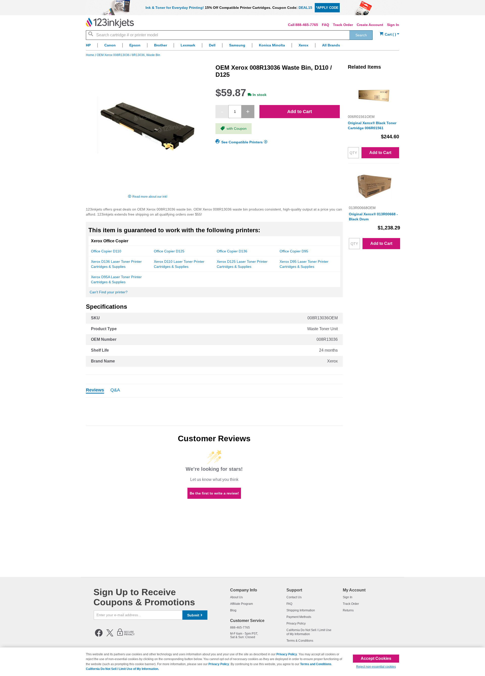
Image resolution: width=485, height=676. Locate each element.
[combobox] (229, 35)
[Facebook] (99, 635)
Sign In (393, 25)
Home (90, 55)
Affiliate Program (241, 604)
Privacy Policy (296, 623)
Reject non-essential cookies (376, 666)
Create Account (370, 25)
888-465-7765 (306, 25)
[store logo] (110, 23)
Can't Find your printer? (109, 292)
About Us (236, 597)
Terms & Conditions (299, 640)
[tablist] (214, 391)
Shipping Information (300, 610)
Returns (348, 610)
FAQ (325, 25)
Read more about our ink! (149, 196)
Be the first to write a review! (214, 493)
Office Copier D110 (106, 251)
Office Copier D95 (294, 251)
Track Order (343, 25)
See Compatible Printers (242, 142)
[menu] (242, 46)
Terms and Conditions (315, 664)
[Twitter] (110, 635)
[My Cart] (389, 34)
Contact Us (294, 597)
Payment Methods (298, 617)
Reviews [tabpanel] (95, 390)
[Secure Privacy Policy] (126, 635)
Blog (233, 610)
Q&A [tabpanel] (115, 390)
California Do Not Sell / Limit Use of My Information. (122, 669)
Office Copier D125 (169, 251)
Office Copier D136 (232, 251)
